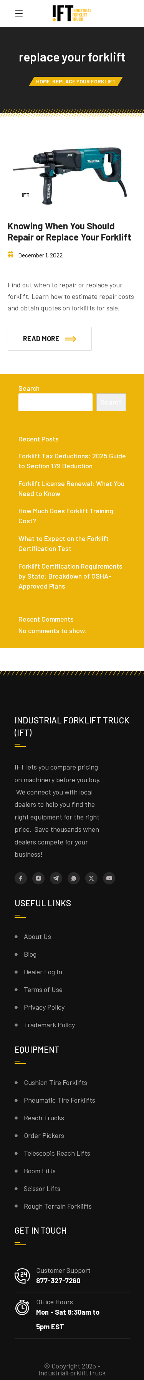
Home (43, 81)
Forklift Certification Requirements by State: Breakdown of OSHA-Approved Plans (70, 576)
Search (29, 388)
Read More (41, 338)
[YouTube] (109, 878)
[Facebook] (21, 878)
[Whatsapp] (74, 878)
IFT (26, 194)
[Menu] (19, 13)
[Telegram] (56, 877)
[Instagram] (38, 878)
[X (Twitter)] (91, 878)
